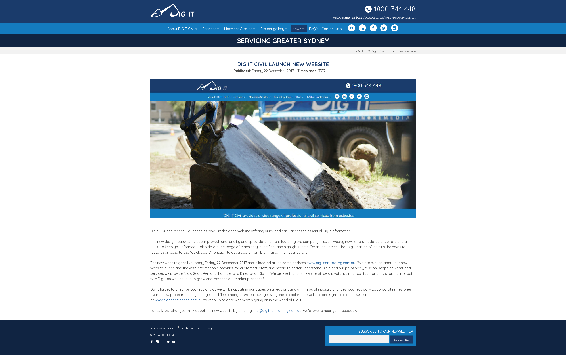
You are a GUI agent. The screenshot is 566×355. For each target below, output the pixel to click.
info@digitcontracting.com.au (277, 310)
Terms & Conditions (162, 328)
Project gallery (272, 29)
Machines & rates (238, 29)
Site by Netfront (191, 328)
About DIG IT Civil (181, 29)
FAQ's (313, 29)
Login (210, 328)
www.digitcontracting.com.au (331, 263)
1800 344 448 (395, 8)
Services (210, 29)
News (297, 29)
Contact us (330, 29)
